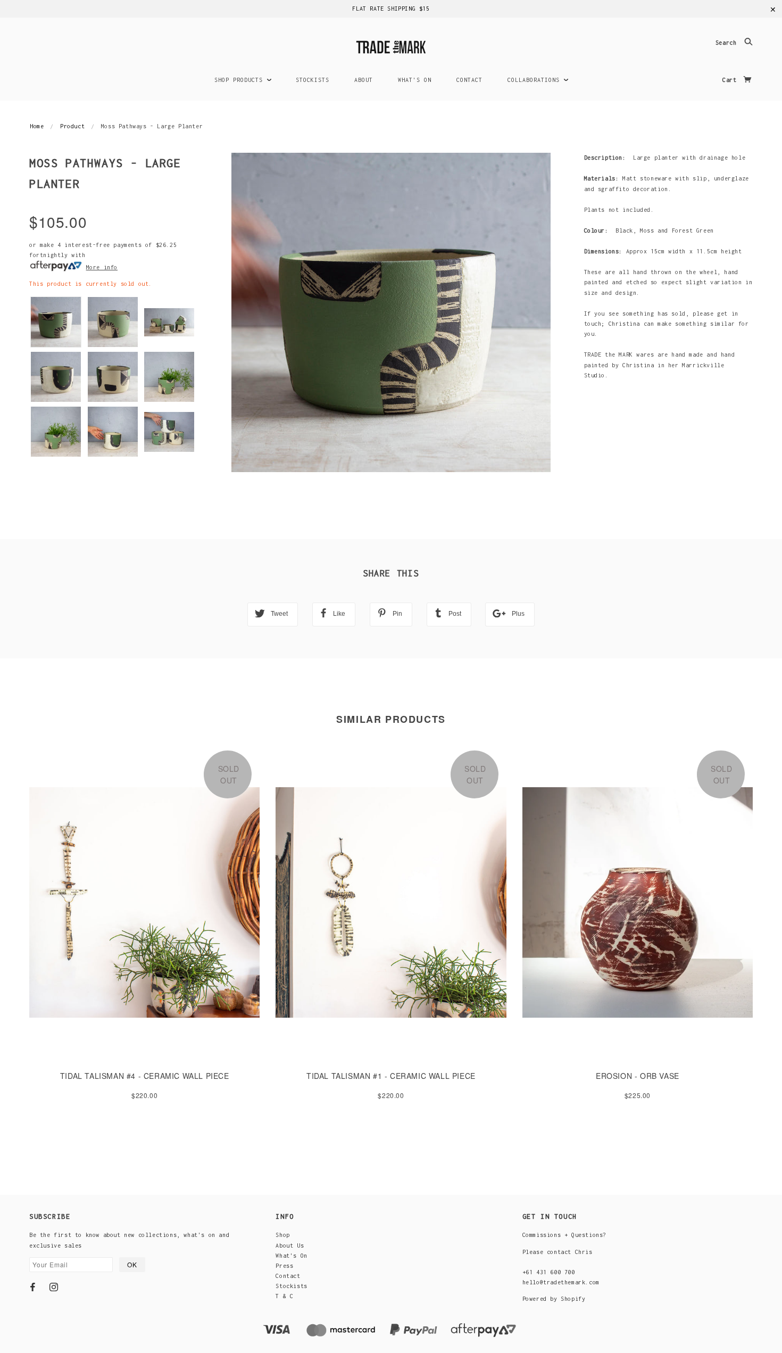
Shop (282, 1235)
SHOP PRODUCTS (240, 80)
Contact (288, 1276)
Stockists (291, 1286)
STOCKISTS (312, 80)
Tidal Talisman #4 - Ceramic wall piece (144, 1075)
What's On (291, 1255)
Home (37, 126)
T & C (284, 1296)
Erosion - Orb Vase (637, 1075)
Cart (731, 80)
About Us (290, 1245)
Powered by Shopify (554, 1299)
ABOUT (363, 80)
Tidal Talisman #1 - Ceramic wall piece (391, 1075)
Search (728, 43)
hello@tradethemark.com (561, 1282)
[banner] (391, 45)
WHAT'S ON (414, 80)
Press (284, 1266)
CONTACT (469, 80)
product (72, 126)
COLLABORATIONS (535, 80)
